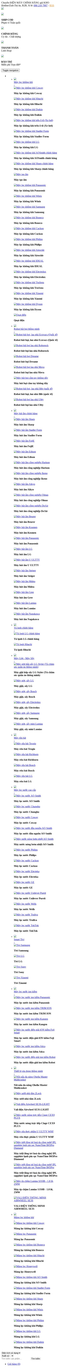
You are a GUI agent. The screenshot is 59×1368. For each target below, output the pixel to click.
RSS (52, 5)
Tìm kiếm (35, 1359)
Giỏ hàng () (14, 1364)
